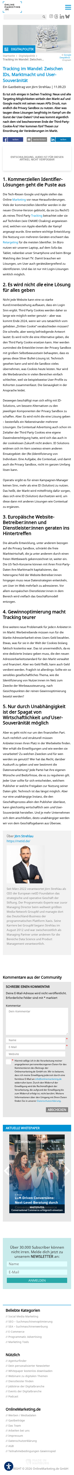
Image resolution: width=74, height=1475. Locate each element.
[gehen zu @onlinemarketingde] (56, 17)
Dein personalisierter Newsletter (29, 1366)
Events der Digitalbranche (25, 1391)
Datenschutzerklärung (49, 1100)
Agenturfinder (17, 1361)
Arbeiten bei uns (19, 1430)
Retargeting (10, 242)
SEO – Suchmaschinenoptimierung (30, 1321)
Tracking (36, 215)
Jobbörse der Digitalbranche (26, 1386)
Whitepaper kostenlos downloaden (30, 1371)
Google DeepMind (65, 56)
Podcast (13, 1396)
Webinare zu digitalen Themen (28, 1376)
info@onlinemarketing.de (48, 1079)
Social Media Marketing (23, 1316)
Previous (8, 1170)
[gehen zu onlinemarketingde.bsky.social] (67, 17)
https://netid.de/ (18, 841)
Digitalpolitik (27, 56)
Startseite (9, 56)
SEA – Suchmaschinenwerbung (28, 1326)
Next (65, 1170)
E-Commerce (16, 1331)
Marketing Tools (18, 1342)
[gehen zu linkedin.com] (62, 17)
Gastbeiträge (16, 1420)
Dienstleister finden (21, 1381)
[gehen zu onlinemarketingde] (51, 16)
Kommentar (13, 1005)
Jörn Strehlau (24, 836)
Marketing (19, 199)
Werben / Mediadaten (22, 1415)
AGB (11, 1446)
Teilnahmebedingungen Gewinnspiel (32, 1451)
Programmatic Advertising (25, 1337)
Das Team (14, 1425)
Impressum (15, 1435)
